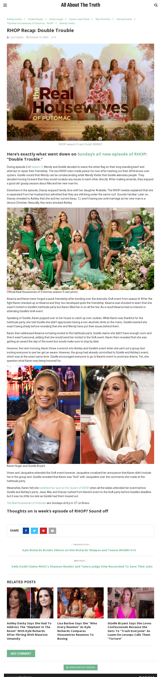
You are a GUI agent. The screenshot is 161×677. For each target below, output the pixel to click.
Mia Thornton (103, 19)
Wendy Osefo (67, 23)
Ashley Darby (14, 19)
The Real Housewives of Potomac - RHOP (30, 23)
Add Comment (21, 653)
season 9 (37, 166)
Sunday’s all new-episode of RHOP (112, 154)
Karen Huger (56, 19)
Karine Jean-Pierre (79, 19)
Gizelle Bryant (35, 19)
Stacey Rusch (124, 19)
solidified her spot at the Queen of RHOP (64, 487)
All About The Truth (80, 5)
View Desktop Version (82, 667)
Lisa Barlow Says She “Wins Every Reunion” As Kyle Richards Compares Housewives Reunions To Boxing (77, 630)
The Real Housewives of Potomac (26, 503)
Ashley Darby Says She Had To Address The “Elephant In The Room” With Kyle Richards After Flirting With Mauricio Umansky (29, 630)
